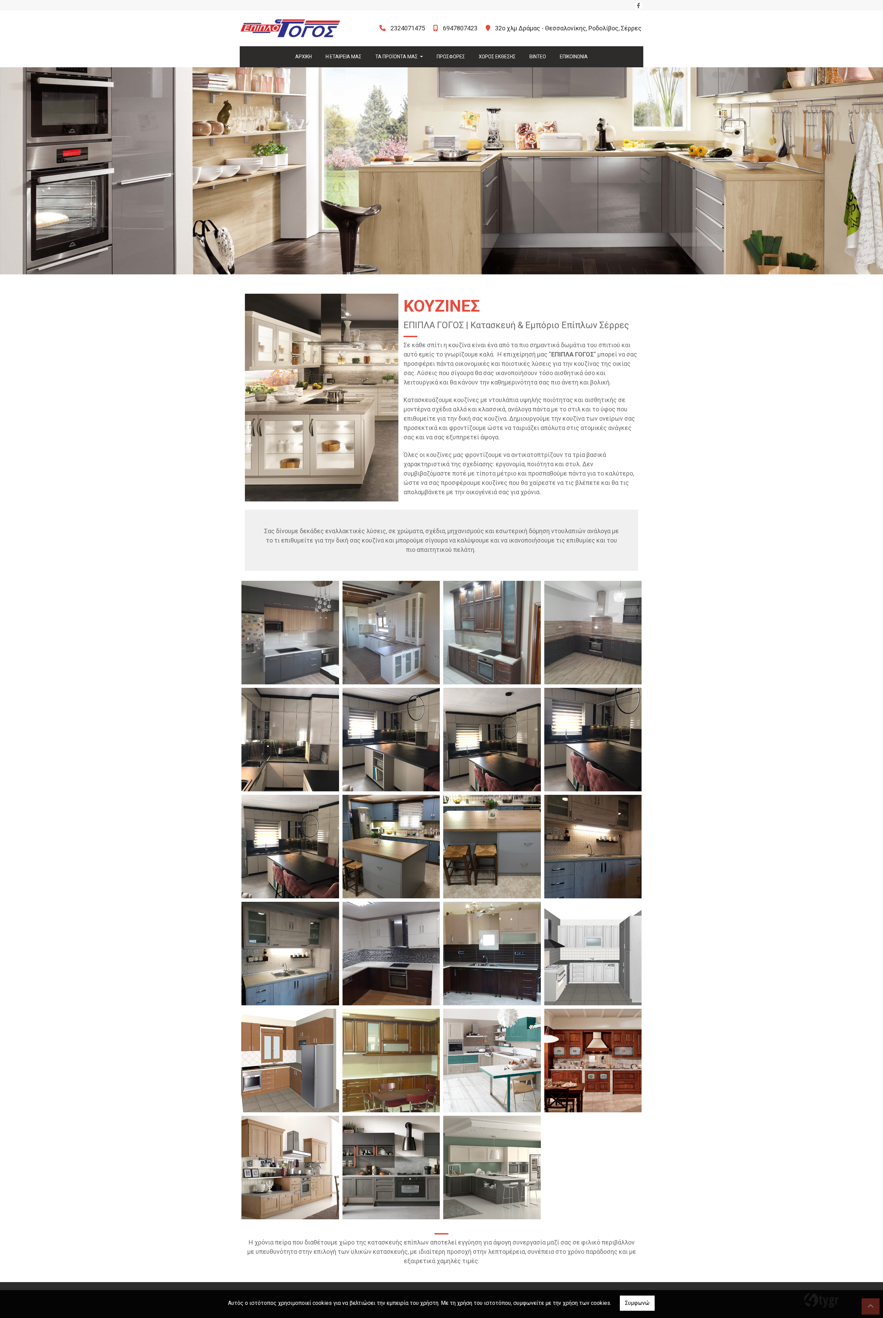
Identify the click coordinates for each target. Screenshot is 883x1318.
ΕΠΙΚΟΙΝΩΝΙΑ (574, 56)
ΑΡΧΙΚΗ (303, 56)
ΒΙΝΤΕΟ (537, 56)
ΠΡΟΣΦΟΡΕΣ (451, 56)
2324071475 (407, 28)
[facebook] (638, 5)
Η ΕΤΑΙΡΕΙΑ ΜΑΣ (343, 56)
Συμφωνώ (637, 1303)
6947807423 (460, 28)
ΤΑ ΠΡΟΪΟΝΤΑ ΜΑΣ (397, 56)
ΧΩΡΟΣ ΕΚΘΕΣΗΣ (497, 56)
